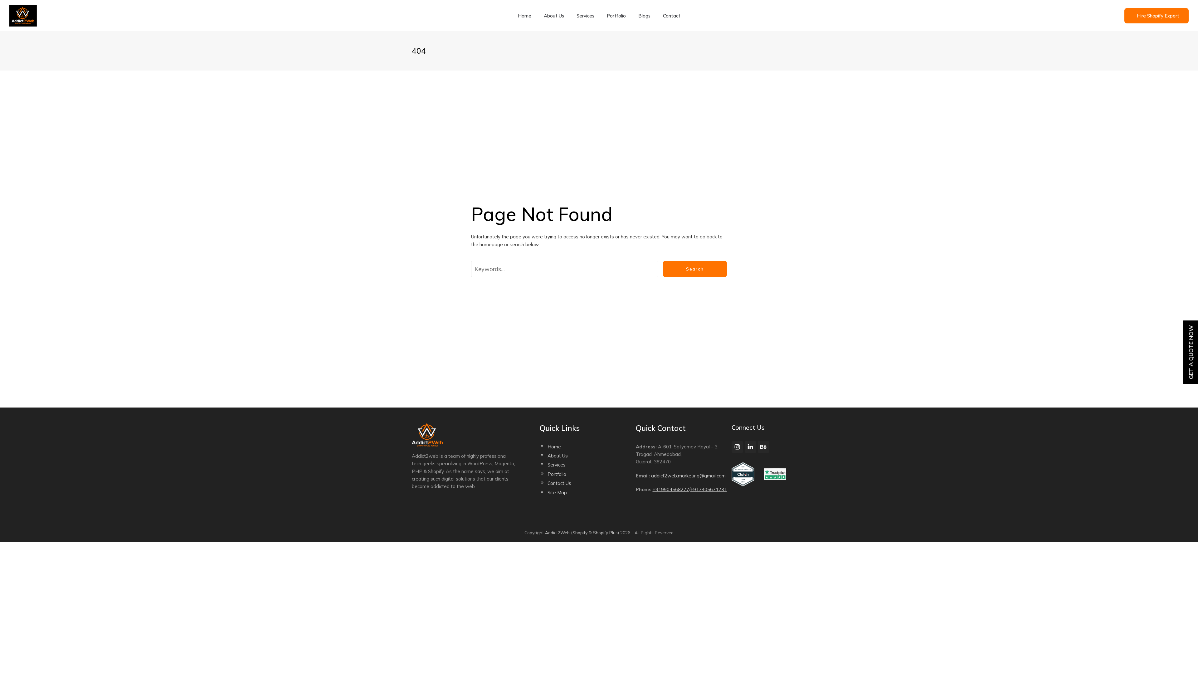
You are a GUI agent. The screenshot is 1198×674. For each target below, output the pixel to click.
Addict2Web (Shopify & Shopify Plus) (582, 532)
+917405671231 (708, 489)
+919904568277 (671, 489)
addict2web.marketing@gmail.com (688, 476)
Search (695, 269)
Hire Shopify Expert (1158, 16)
